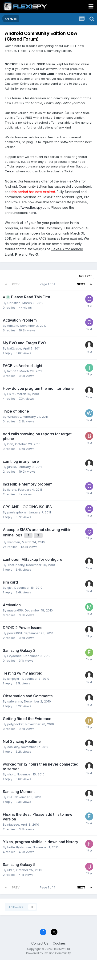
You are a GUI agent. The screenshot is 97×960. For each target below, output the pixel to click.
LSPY (11, 394)
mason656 (15, 610)
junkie (11, 467)
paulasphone (17, 512)
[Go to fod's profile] (89, 816)
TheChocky (15, 565)
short (11, 774)
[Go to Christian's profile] (89, 299)
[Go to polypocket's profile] (89, 721)
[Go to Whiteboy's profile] (89, 413)
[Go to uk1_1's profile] (89, 867)
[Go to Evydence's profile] (89, 652)
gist (9, 587)
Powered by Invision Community (48, 953)
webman (13, 542)
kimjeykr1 (13, 678)
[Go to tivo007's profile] (89, 368)
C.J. (10, 797)
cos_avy (13, 747)
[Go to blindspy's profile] (89, 436)
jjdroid (11, 489)
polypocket (15, 724)
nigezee (13, 824)
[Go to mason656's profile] (89, 607)
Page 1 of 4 (48, 284)
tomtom (12, 325)
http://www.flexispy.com (31, 207)
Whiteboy (14, 416)
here (32, 213)
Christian (13, 303)
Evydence (14, 656)
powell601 (14, 633)
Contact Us (39, 943)
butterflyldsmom (19, 847)
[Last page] (91, 284)
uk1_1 (10, 870)
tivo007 (12, 371)
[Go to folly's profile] (89, 844)
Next (81, 284)
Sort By (84, 275)
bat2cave (14, 348)
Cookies (59, 943)
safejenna (14, 701)
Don (10, 444)
